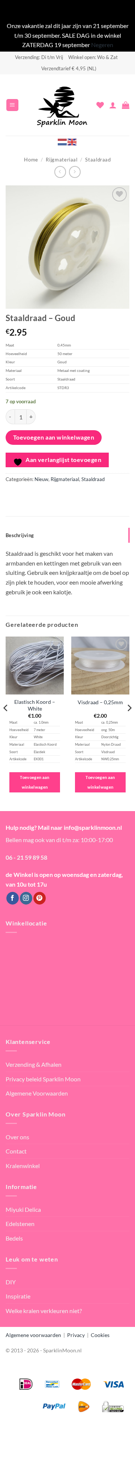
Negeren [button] (102, 44)
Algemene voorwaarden (33, 1335)
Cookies (100, 1335)
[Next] (129, 723)
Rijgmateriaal (61, 160)
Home (31, 160)
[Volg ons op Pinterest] (39, 898)
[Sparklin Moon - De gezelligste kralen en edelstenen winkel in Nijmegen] (62, 105)
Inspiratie (18, 1296)
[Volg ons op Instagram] (26, 898)
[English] (72, 142)
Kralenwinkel (23, 1165)
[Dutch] (63, 142)
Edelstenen (20, 1223)
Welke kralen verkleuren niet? (44, 1310)
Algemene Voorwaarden (37, 1093)
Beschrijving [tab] (20, 535)
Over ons (17, 1136)
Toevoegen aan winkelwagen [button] (34, 782)
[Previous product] (75, 172)
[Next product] (60, 172)
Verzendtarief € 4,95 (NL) (68, 68)
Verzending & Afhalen (34, 1064)
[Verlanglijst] (100, 105)
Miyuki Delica (23, 1209)
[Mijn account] (113, 105)
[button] (12, 105)
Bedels (14, 1238)
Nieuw (41, 479)
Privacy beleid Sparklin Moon (43, 1078)
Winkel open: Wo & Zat (93, 57)
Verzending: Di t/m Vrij (39, 57)
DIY (11, 1281)
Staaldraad (98, 160)
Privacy (76, 1335)
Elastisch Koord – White (34, 705)
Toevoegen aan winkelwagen (53, 437)
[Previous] (6, 723)
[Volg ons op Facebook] (12, 898)
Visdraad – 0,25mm (100, 702)
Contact (16, 1151)
